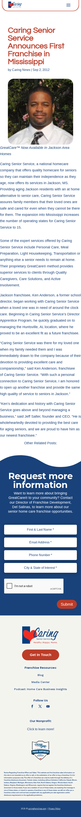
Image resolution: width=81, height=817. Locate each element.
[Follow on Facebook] (32, 706)
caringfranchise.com (37, 808)
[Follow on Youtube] (48, 706)
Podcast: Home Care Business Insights (40, 689)
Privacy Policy (54, 808)
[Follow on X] (40, 706)
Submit (67, 604)
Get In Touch (40, 655)
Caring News (21, 69)
